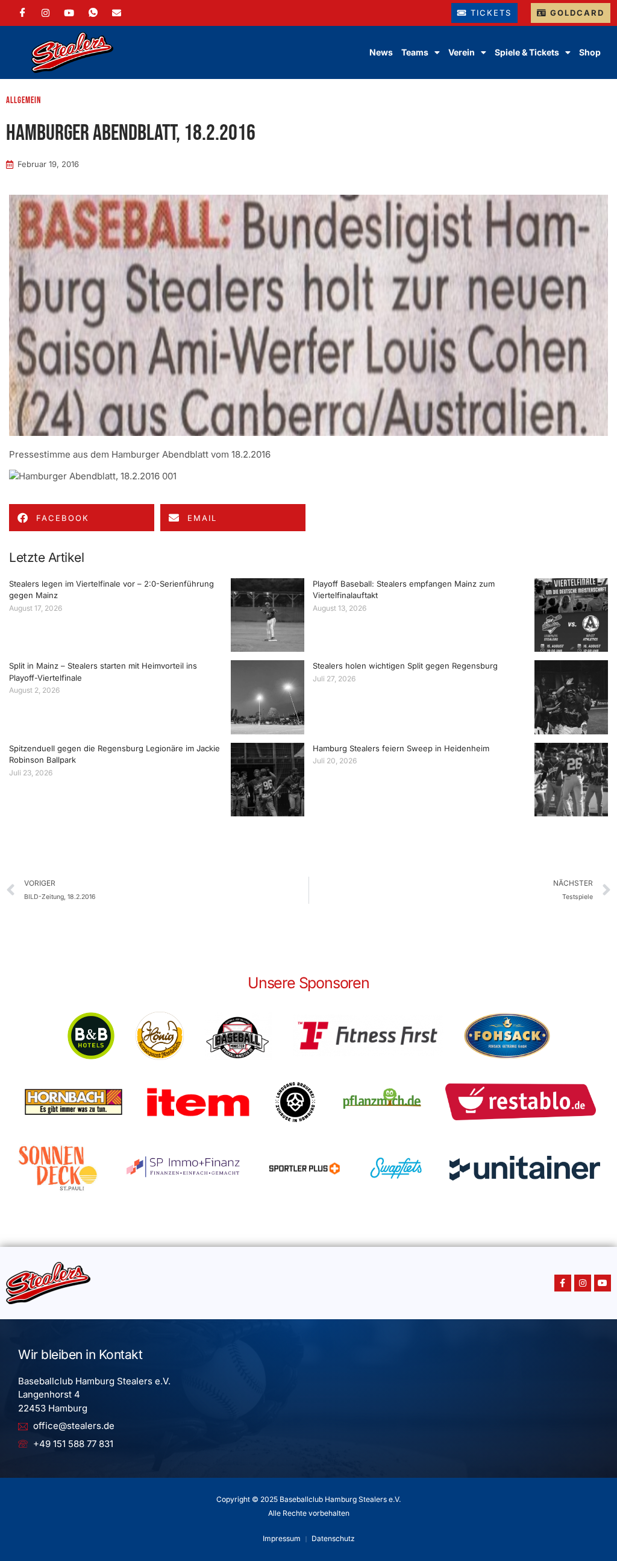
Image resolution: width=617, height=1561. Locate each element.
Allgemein (23, 100)
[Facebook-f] (562, 1283)
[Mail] (116, 13)
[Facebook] (22, 13)
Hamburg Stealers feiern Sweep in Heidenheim (401, 748)
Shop (590, 52)
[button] (81, 517)
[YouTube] (69, 13)
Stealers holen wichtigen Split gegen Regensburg (405, 665)
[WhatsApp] (93, 13)
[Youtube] (602, 1283)
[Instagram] (45, 13)
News (381, 52)
